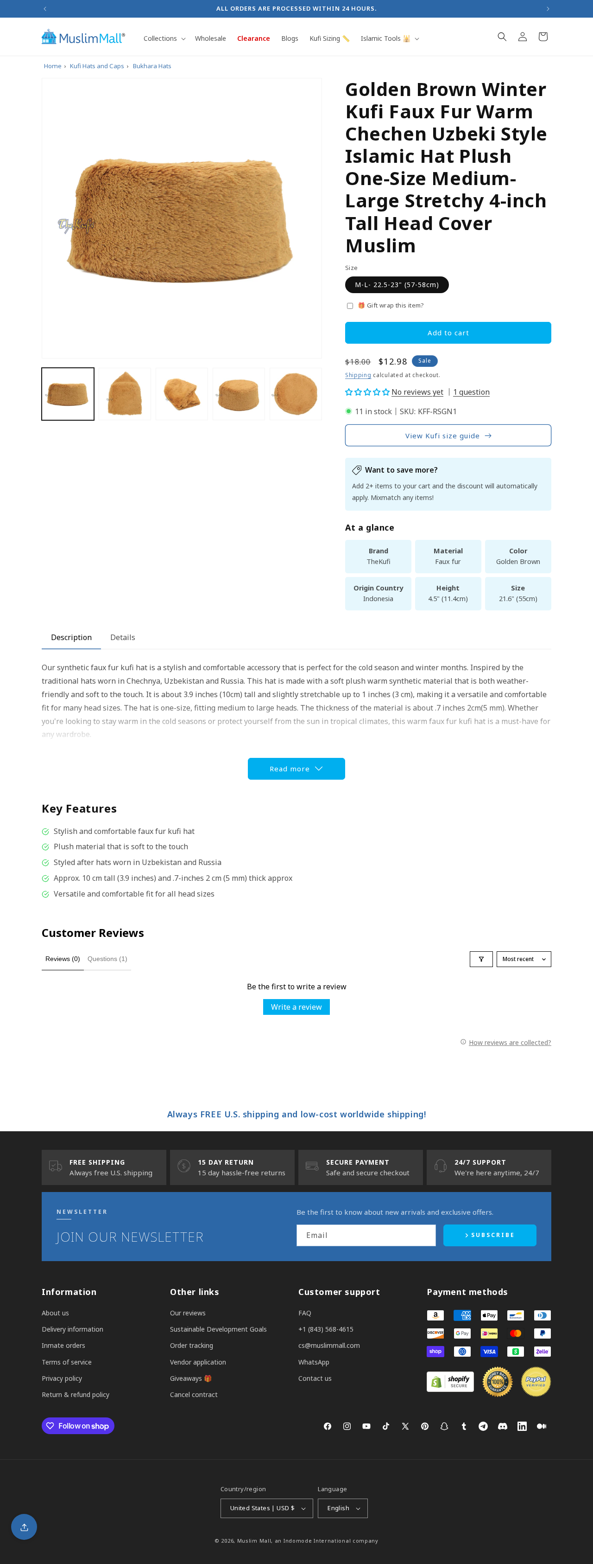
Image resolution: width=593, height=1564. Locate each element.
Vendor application (198, 1362)
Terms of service (67, 1362)
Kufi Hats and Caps (97, 66)
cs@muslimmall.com (329, 1345)
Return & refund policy (75, 1394)
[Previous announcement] (45, 9)
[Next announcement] (548, 9)
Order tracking (191, 1345)
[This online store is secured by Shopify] (450, 1389)
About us (55, 1312)
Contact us (315, 1378)
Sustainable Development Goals (218, 1329)
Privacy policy (62, 1378)
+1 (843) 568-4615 (325, 1329)
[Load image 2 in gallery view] (125, 394)
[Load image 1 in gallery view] (68, 394)
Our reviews (188, 1312)
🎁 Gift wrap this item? (391, 305)
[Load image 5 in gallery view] (296, 394)
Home (53, 66)
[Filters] (481, 959)
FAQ (304, 1312)
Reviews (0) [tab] (62, 958)
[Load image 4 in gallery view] (239, 394)
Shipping (358, 375)
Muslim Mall (254, 1540)
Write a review (296, 1007)
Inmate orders (63, 1345)
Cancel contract (194, 1394)
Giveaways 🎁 (191, 1378)
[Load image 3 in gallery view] (182, 394)
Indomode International (317, 1540)
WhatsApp (313, 1362)
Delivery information (72, 1329)
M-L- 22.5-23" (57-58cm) (397, 284)
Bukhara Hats (152, 66)
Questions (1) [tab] (107, 958)
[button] (163, 38)
